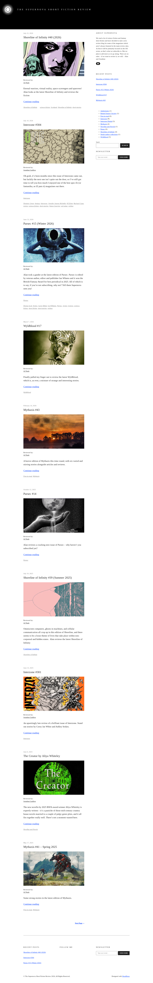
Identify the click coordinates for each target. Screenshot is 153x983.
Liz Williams (52, 306)
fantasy (37, 203)
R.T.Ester (70, 203)
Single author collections (109, 134)
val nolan (64, 206)
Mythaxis (36, 476)
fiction (35, 306)
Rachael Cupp (79, 203)
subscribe (124, 157)
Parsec (25, 300)
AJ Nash (26, 83)
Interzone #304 (32, 124)
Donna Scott (27, 306)
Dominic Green (28, 203)
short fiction (33, 308)
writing (70, 206)
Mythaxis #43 (31, 409)
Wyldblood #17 (32, 326)
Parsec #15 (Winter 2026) (38, 223)
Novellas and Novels (30, 829)
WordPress (126, 976)
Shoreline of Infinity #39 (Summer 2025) (47, 577)
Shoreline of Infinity (30, 107)
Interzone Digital (106, 121)
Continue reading (31, 101)
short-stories (76, 107)
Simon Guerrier (54, 206)
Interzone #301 (32, 672)
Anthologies (104, 111)
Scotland (54, 107)
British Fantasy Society (108, 113)
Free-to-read (27, 476)
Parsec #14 (29, 493)
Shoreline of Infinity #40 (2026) (42, 37)
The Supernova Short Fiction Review (54, 9)
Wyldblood (27, 392)
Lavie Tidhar (42, 306)
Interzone (26, 198)
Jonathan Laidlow (29, 170)
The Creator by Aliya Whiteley (41, 756)
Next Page (79, 923)
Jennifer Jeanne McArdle (57, 203)
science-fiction (45, 107)
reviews (70, 306)
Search (98, 142)
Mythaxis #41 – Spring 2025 (40, 846)
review (25, 206)
